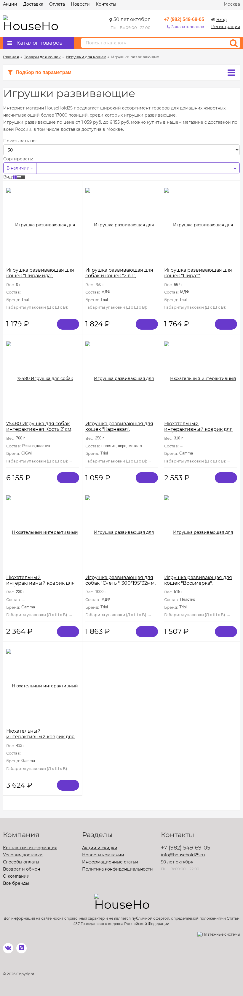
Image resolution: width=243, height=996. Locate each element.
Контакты (106, 4)
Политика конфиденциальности (117, 869)
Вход (221, 19)
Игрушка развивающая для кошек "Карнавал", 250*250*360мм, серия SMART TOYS (121, 432)
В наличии (19, 168)
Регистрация (225, 26)
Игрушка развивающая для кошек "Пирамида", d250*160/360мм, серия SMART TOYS (40, 278)
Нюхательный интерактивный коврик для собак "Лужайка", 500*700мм (41, 736)
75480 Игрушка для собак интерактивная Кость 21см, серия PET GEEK (39, 429)
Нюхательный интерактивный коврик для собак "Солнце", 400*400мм (40, 583)
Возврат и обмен (21, 869)
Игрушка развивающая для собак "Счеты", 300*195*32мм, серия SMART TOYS (120, 583)
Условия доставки (23, 855)
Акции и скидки (99, 847)
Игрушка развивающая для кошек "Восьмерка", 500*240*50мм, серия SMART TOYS (199, 586)
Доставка (33, 4)
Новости (80, 4)
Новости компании (103, 855)
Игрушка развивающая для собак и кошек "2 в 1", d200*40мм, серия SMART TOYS (119, 278)
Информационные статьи (110, 862)
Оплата (57, 4)
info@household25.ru (183, 855)
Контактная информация (30, 847)
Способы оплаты (21, 862)
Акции (10, 4)
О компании (16, 876)
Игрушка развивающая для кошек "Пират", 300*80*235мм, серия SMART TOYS (199, 278)
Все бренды (16, 883)
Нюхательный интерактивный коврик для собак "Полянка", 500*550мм (199, 429)
